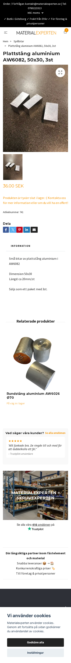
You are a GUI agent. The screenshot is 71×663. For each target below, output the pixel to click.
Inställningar (35, 652)
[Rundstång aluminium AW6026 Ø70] (35, 373)
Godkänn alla (35, 642)
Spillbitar (19, 51)
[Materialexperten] (35, 37)
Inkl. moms (34, 12)
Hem (5, 51)
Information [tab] (20, 256)
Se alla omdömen (55, 443)
